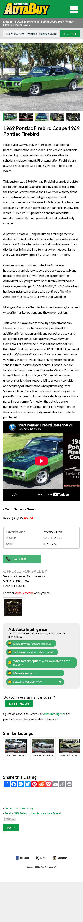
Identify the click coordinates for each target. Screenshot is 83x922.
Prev (6, 77)
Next (77, 77)
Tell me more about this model (33, 652)
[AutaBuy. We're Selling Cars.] (30, 9)
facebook (24, 857)
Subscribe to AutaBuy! (20, 808)
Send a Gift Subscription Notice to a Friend (33, 813)
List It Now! (19, 703)
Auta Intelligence (54, 714)
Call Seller (19, 558)
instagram (62, 857)
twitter (43, 857)
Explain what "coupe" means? (32, 643)
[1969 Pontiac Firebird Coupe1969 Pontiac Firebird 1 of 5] (41, 77)
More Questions (24, 673)
